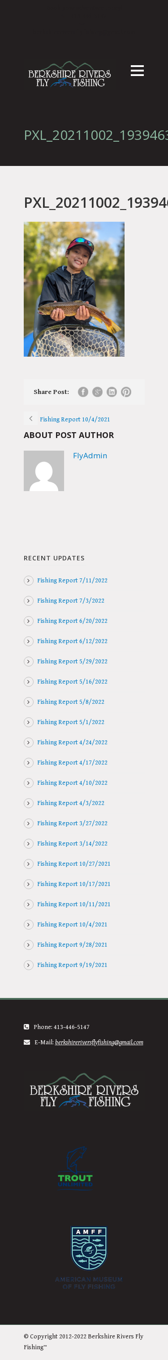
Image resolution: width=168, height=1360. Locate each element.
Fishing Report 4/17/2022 (72, 762)
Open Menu (137, 70)
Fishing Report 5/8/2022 (70, 702)
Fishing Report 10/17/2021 (74, 884)
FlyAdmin (90, 455)
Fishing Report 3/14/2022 (72, 843)
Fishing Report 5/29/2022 (72, 661)
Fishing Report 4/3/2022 (70, 803)
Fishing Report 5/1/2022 (70, 722)
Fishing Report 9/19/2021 (72, 965)
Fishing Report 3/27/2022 (72, 823)
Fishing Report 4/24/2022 (72, 742)
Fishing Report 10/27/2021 (74, 864)
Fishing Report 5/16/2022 (72, 681)
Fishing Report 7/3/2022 (70, 600)
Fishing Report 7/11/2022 (72, 580)
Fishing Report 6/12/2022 (72, 641)
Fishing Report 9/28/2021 (72, 944)
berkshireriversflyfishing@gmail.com (84, 32)
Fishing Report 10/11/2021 (74, 904)
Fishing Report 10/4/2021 (72, 924)
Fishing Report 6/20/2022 (72, 621)
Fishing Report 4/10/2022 (72, 783)
